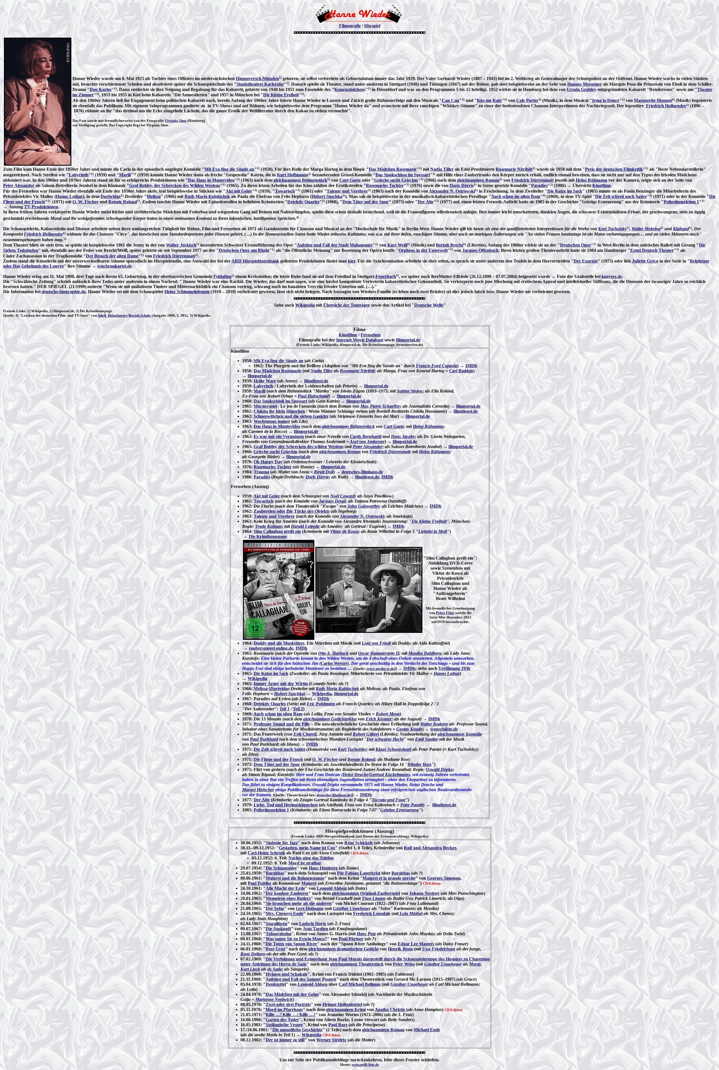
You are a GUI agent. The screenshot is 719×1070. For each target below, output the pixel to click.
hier (351, 261)
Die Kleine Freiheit (281, 94)
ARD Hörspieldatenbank (255, 261)
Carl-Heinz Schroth (266, 852)
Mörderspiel (265, 406)
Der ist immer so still (285, 1039)
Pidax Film (445, 613)
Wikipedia (305, 305)
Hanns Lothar (69, 196)
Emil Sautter (426, 739)
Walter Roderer (434, 724)
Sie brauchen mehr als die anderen (299, 903)
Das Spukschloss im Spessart (403, 174)
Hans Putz (366, 933)
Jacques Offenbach (480, 250)
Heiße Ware (265, 380)
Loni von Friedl (376, 643)
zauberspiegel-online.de (271, 648)
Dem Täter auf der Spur (365, 201)
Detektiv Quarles (303, 201)
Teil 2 (298, 708)
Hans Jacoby (403, 436)
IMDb (471, 365)
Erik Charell (305, 734)
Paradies (539, 185)
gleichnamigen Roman (478, 180)
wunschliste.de (444, 729)
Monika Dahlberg (424, 653)
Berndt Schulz (140, 315)
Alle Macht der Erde (285, 888)
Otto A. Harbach (333, 653)
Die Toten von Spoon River (291, 943)
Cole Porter (527, 100)
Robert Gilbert (366, 734)
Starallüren (276, 923)
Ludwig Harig (312, 923)
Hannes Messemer (584, 84)
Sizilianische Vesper (284, 1024)
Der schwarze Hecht (385, 739)
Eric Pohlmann (321, 703)
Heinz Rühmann (591, 180)
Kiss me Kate (489, 100)
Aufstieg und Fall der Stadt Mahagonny (335, 245)
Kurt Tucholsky (612, 228)
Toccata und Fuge (388, 799)
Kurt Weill (397, 245)
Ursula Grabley (581, 89)
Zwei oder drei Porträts (288, 1004)
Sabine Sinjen (409, 391)
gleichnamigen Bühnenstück (300, 180)
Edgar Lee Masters (416, 943)
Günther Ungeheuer (351, 908)
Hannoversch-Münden (257, 78)
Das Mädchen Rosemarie (393, 169)
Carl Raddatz (461, 370)
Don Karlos (101, 89)
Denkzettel (276, 984)
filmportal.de (408, 339)
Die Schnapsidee (281, 868)
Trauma (261, 471)
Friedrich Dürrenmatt (532, 180)
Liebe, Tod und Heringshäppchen (286, 804)
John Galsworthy (363, 506)
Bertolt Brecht (449, 245)
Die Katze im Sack (564, 191)
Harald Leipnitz (305, 526)
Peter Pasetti (411, 804)
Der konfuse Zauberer (287, 893)
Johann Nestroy (424, 893)
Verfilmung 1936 (454, 668)
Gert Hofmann (310, 908)
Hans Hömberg (323, 868)
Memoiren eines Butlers (288, 898)
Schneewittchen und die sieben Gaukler (291, 416)
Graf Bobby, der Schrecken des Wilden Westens (174, 185)
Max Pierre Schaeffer (380, 406)
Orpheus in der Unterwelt (423, 250)
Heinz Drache (355, 774)
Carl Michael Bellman (360, 984)
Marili (125, 174)
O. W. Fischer (85, 201)
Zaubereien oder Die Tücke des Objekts (291, 511)
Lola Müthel (410, 913)
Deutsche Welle (428, 305)
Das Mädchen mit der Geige (292, 994)
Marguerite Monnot (653, 100)
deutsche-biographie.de (64, 291)
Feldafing (222, 276)
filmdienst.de (316, 380)
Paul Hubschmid (313, 396)
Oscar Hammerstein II (378, 653)
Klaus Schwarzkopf (394, 749)
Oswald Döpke (439, 769)
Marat (474, 964)
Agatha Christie (390, 1009)
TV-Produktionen (41, 206)
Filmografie (350, 25)
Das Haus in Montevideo (211, 180)
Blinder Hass (419, 764)
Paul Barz (337, 1024)
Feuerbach (386, 276)
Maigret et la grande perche (389, 878)
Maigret (309, 883)
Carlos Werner (334, 663)
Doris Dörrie (462, 185)
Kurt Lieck (250, 969)
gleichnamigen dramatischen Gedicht (343, 948)
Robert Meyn (388, 713)
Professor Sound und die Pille (282, 724)
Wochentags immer (272, 421)
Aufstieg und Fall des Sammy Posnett (300, 979)
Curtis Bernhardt (365, 436)
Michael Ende (427, 1029)
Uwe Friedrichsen (438, 948)
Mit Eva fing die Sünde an (229, 169)
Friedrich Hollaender (665, 105)
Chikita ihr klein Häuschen (279, 411)
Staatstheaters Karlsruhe (260, 84)
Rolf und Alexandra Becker (430, 847)
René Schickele (358, 842)
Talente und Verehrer (347, 191)
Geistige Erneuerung (399, 809)
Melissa (154, 196)
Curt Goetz (350, 180)
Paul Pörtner (351, 938)
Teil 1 (284, 708)
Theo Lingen (374, 898)
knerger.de (612, 276)
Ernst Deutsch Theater (652, 250)
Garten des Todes (282, 1019)
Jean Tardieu (315, 928)
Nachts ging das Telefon (311, 857)
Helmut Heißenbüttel (342, 1004)
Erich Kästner (379, 719)
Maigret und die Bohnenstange (295, 878)
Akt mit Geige (239, 191)
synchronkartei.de (114, 266)
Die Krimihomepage (268, 536)
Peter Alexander (18, 185)
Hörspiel (372, 25)
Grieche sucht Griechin (396, 180)
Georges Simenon (443, 878)
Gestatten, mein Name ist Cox (307, 847)
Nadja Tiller (442, 169)
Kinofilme (601, 185)
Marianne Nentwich (273, 999)
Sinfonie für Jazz (282, 842)
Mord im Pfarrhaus (284, 1009)
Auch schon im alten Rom (515, 196)
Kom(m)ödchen (349, 89)
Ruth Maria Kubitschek (207, 196)
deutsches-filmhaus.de (362, 471)
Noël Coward (342, 496)
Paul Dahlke (259, 883)
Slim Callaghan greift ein (277, 531)
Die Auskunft (278, 928)
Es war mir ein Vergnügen (279, 436)
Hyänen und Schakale (287, 974)
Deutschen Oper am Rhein (244, 250)
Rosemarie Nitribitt (514, 169)
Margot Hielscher (258, 789)
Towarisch (285, 191)
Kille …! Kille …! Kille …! (290, 1014)
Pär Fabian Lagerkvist (358, 873)
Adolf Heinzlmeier (112, 315)
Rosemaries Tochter (385, 185)
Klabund (681, 228)
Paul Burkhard (264, 739)
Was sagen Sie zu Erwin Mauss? (296, 938)
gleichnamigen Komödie (460, 734)
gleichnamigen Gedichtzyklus (330, 719)
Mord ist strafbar (304, 863)
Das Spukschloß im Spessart (280, 401)
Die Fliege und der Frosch (278, 759)
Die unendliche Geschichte (297, 1029)
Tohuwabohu (278, 933)
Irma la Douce (605, 100)
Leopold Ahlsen (332, 888)
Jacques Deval (332, 501)
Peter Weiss (404, 964)
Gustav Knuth (409, 729)
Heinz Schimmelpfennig (187, 291)
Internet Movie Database (359, 339)
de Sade (274, 969)
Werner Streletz (331, 1039)
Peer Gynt (275, 948)
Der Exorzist (586, 261)
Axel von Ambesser (367, 441)
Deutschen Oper (575, 245)
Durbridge (111, 196)
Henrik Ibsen (400, 948)
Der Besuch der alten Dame (112, 256)
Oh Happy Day (268, 461)
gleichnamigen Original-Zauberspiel (366, 893)
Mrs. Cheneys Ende (284, 913)
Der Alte (426, 201)
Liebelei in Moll (432, 531)
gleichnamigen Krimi (346, 1009)
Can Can (450, 100)
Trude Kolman (268, 526)
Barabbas (275, 873)
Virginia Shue (175, 120)
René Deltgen (252, 954)
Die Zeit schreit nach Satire (621, 196)
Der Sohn (275, 908)
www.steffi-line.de (365, 1064)
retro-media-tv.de (380, 669)
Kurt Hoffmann (292, 174)
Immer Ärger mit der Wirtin (281, 683)
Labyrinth (78, 174)
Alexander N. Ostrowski (452, 191)
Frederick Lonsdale (371, 913)
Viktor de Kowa (344, 531)
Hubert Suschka (326, 196)
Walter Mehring (646, 228)
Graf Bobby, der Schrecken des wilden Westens (298, 446)
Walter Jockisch (181, 245)
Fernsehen (371, 334)
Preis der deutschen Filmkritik (614, 169)
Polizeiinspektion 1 (681, 201)
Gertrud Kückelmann (389, 774)
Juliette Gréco (645, 261)
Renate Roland (122, 201)
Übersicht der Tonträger (346, 305)
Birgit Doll (323, 471)
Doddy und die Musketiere (279, 643)
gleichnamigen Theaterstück (357, 964)
